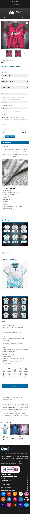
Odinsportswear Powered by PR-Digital (16, 511)
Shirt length (4, 84)
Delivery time (15, 119)
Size (2, 78)
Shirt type (4, 72)
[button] (27, 23)
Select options (5, 439)
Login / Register (14, 1)
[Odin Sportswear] (15, 12)
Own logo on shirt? (14, 98)
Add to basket (10, 136)
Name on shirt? (5, 91)
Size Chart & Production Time (10, 66)
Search (22, 17)
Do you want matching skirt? (8, 105)
